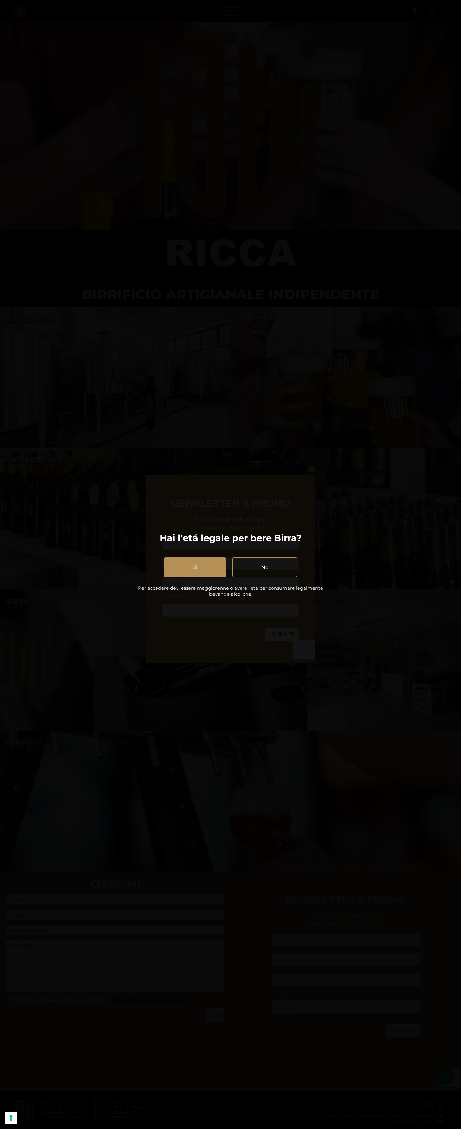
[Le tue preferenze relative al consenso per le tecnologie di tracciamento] (11, 1118)
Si (195, 567)
